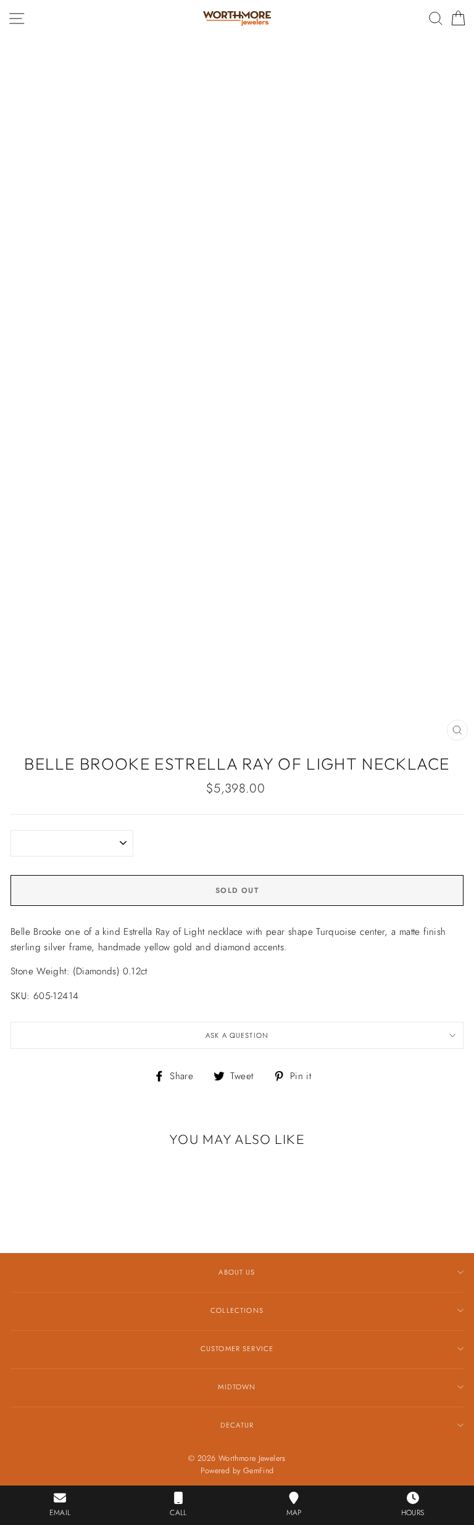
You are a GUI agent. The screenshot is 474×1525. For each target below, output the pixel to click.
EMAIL (59, 1512)
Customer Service (237, 1349)
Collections (237, 1310)
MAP (294, 1512)
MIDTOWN (237, 1387)
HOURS (413, 1512)
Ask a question (237, 1035)
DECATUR (237, 1425)
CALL (178, 1512)
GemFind (258, 1470)
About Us (236, 1272)
